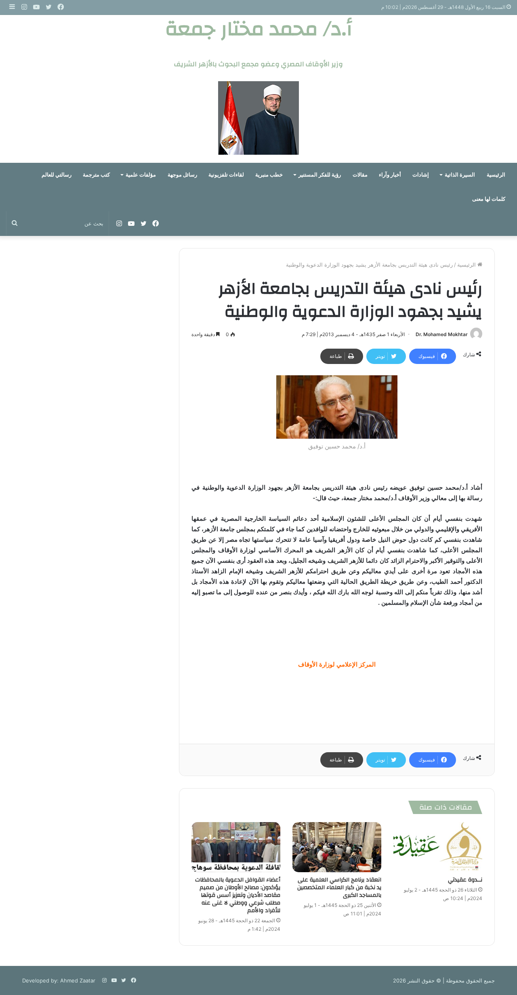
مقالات (360, 175)
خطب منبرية (269, 175)
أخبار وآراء (390, 175)
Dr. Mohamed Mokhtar (442, 334)
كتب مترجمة (96, 175)
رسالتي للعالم (56, 175)
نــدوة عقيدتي (465, 880)
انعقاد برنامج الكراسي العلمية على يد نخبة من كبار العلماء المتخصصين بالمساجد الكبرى (339, 887)
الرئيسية (496, 175)
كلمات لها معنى (488, 199)
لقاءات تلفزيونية (226, 175)
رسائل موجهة (182, 175)
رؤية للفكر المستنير (319, 175)
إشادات (420, 175)
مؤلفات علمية (141, 175)
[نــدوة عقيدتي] (437, 847)
